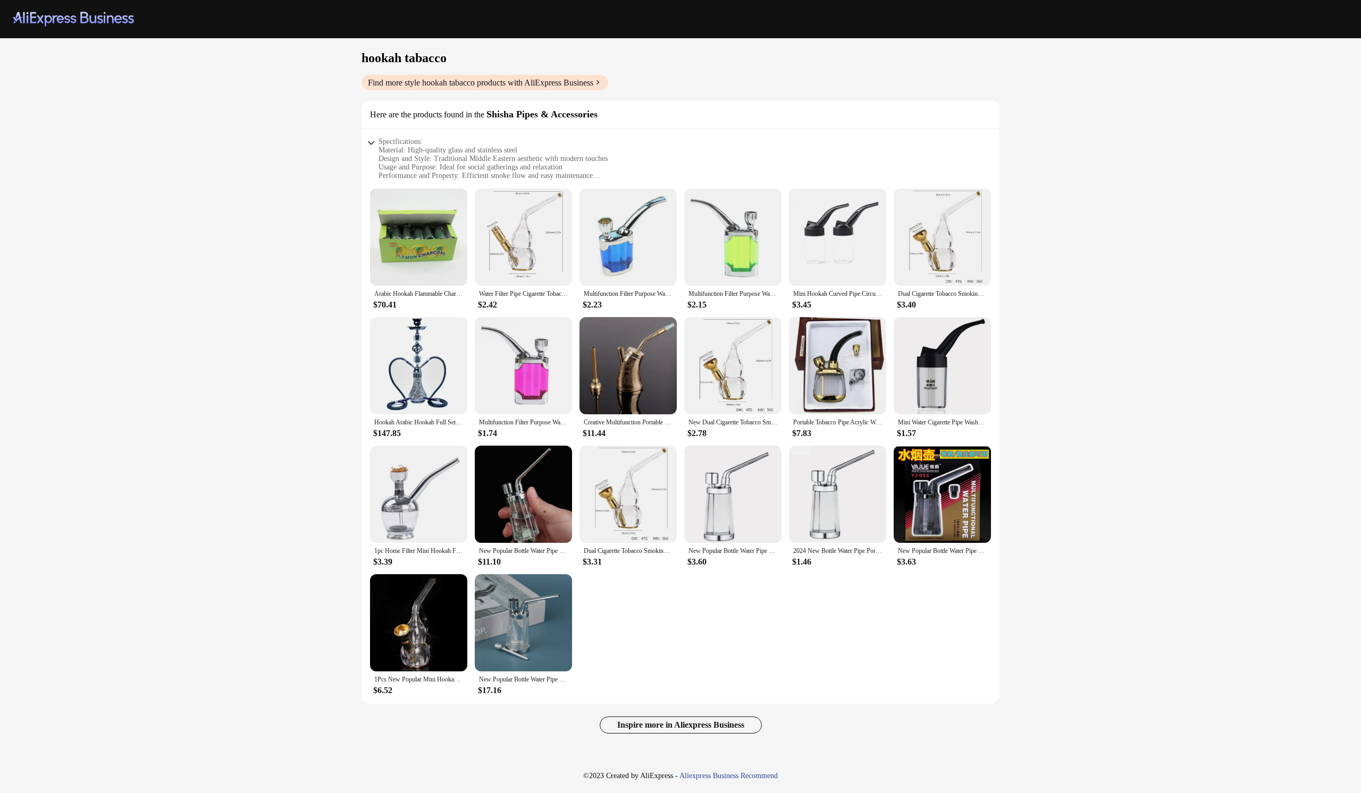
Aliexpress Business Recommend (728, 776)
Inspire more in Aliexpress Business (680, 724)
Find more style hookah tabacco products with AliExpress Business (480, 82)
